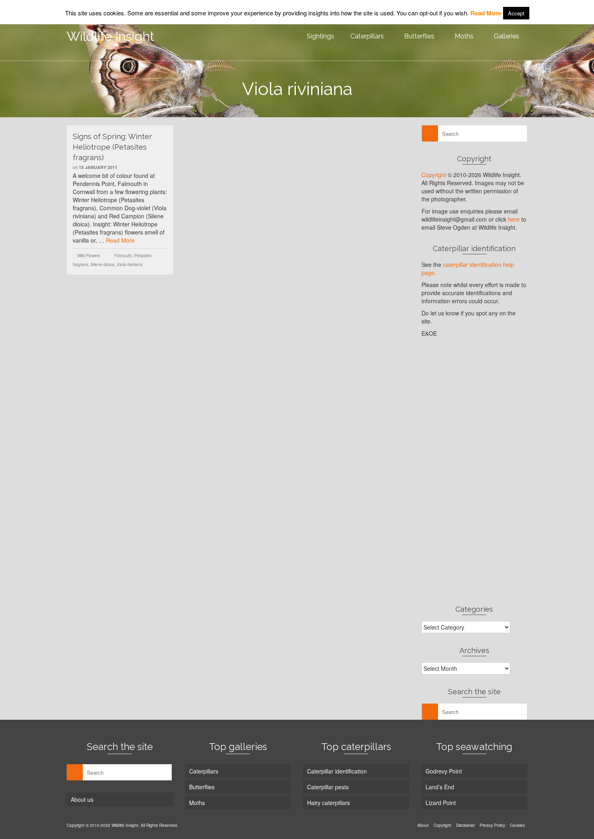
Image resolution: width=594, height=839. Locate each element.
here (514, 219)
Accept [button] (516, 13)
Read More (120, 240)
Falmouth (123, 255)
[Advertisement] (474, 470)
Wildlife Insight (110, 36)
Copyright (433, 175)
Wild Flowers (88, 255)
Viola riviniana (130, 264)
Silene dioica (102, 264)
